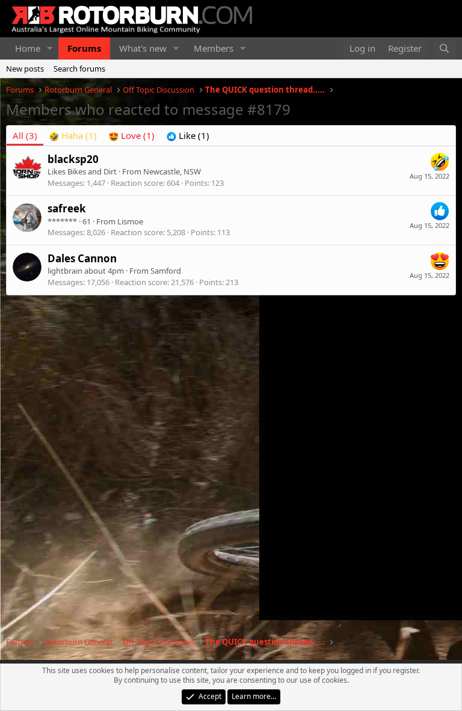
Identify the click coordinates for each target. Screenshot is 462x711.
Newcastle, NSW (172, 171)
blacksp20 (73, 159)
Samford (165, 270)
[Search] (444, 48)
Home (27, 48)
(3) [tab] (25, 135)
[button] (50, 48)
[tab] (73, 136)
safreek (67, 208)
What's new (143, 48)
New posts (25, 68)
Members (213, 48)
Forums (84, 48)
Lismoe (130, 221)
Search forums (79, 68)
